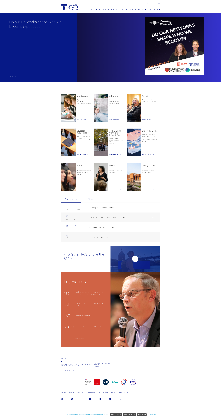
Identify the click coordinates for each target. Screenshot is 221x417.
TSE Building (91, 392)
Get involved (139, 9)
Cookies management (109, 392)
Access (63, 392)
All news (71, 392)
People (101, 9)
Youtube (94, 399)
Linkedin (104, 399)
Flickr (84, 399)
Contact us (67, 370)
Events (128, 9)
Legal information (124, 392)
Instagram (114, 399)
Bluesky (75, 399)
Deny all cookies (130, 414)
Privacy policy (152, 414)
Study (121, 9)
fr (153, 3)
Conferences (71, 199)
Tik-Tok (124, 399)
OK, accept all (116, 414)
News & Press (153, 9)
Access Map (65, 362)
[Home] (70, 7)
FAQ (99, 392)
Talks (90, 199)
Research (111, 9)
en (159, 3)
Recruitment (80, 392)
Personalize (142, 414)
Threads (65, 399)
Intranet (115, 3)
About (93, 9)
